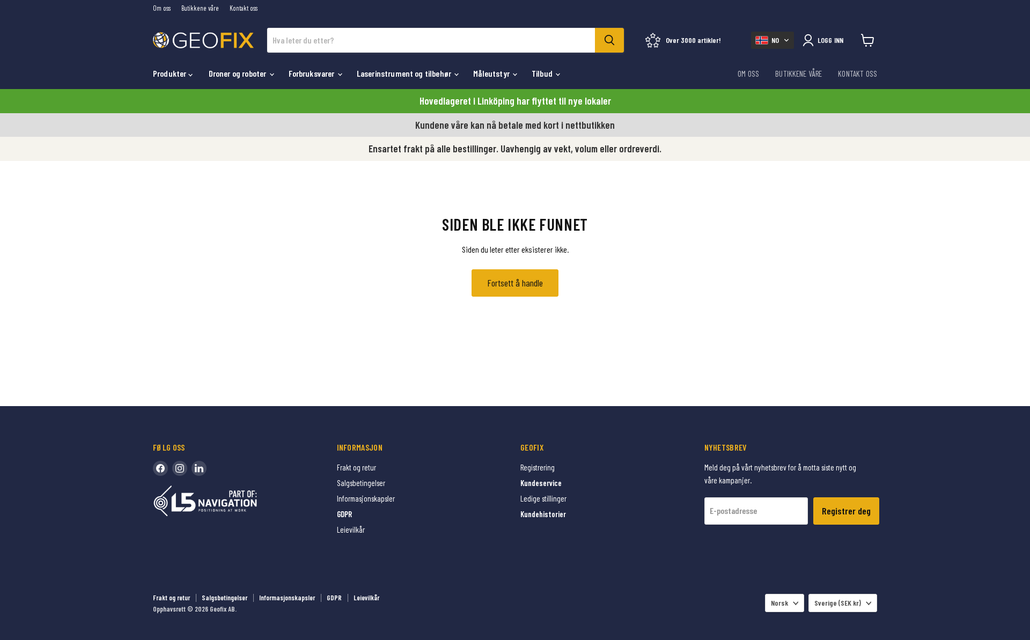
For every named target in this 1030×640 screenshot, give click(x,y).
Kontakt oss (244, 8)
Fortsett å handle (515, 283)
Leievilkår (351, 529)
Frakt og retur (356, 467)
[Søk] (609, 40)
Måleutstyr (492, 73)
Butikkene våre (200, 8)
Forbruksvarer (312, 73)
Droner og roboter (238, 73)
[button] (772, 40)
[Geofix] (228, 517)
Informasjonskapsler (366, 498)
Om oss (162, 8)
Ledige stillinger (543, 498)
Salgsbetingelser (361, 483)
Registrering (537, 467)
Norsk (779, 602)
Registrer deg (846, 511)
